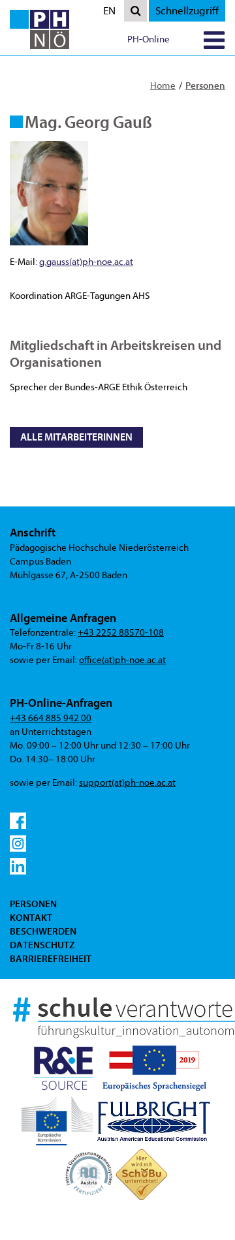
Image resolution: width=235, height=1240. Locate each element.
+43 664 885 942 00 (50, 718)
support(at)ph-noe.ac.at (127, 782)
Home (163, 85)
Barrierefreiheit (50, 959)
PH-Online (148, 39)
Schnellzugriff (187, 11)
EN (112, 13)
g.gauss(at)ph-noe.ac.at (86, 262)
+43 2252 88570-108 (121, 632)
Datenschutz (42, 945)
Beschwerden (43, 931)
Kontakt (31, 917)
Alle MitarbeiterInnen (76, 437)
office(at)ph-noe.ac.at (122, 660)
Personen (205, 85)
